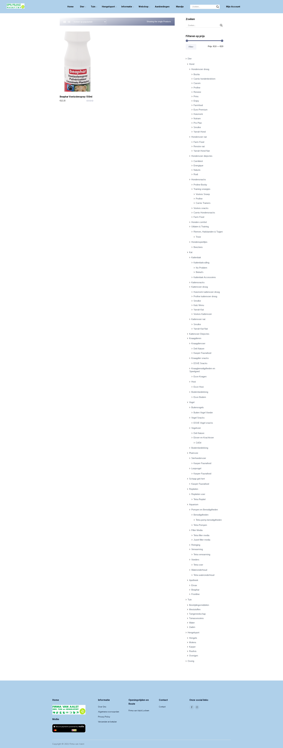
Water (192, 622)
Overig (191, 661)
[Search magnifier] (217, 7)
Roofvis (192, 651)
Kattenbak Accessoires (205, 277)
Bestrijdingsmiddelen (199, 605)
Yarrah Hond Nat (202, 151)
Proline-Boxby (200, 184)
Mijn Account (233, 6)
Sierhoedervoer (198, 458)
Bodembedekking (199, 392)
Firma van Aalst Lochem (139, 710)
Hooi (193, 381)
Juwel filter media (202, 539)
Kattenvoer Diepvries (199, 334)
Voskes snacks (201, 208)
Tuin (93, 6)
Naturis (197, 170)
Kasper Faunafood (202, 353)
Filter (191, 47)
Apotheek (193, 580)
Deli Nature (199, 348)
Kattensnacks (198, 282)
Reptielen (193, 489)
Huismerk (198, 114)
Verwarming (197, 549)
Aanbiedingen (162, 6)
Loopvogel (196, 468)
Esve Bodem (200, 397)
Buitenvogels (197, 407)
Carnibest (198, 161)
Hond (191, 64)
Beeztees (198, 247)
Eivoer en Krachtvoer (204, 437)
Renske (197, 92)
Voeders (195, 559)
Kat (190, 252)
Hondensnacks (198, 179)
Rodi (196, 174)
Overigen (193, 655)
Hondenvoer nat (199, 137)
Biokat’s (199, 272)
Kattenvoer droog (199, 287)
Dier (82, 6)
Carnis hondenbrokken (204, 78)
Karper (192, 647)
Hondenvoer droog (200, 69)
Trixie (198, 237)
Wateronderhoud (199, 570)
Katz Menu (199, 305)
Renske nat (199, 146)
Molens (192, 642)
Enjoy (196, 101)
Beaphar (195, 589)
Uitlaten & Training (200, 226)
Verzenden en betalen (107, 722)
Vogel (191, 402)
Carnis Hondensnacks (204, 212)
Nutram (197, 118)
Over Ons (102, 707)
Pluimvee (193, 453)
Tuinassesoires (196, 618)
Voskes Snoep (203, 194)
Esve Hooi (199, 387)
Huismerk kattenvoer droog (207, 292)
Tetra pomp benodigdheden (209, 520)
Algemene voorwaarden (108, 712)
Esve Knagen (200, 376)
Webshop (143, 6)
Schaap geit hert (197, 478)
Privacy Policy (104, 717)
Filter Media (197, 530)
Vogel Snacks (198, 417)
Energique (198, 165)
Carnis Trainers (203, 203)
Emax (194, 585)
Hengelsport (108, 6)
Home (70, 6)
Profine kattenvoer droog (205, 296)
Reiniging (195, 545)
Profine (197, 87)
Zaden (192, 627)
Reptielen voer (198, 494)
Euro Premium (201, 109)
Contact (162, 707)
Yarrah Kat (199, 309)
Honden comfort (199, 222)
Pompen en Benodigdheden (204, 509)
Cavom (197, 83)
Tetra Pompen (200, 525)
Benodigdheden (201, 514)
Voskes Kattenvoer (203, 314)
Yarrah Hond (200, 131)
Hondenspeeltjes (199, 242)
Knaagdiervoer (198, 343)
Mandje (180, 6)
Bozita (197, 74)
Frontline (195, 594)
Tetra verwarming (202, 554)
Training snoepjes (202, 189)
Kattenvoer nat (198, 319)
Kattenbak (196, 257)
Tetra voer (198, 564)
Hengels (193, 638)
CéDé (198, 442)
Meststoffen (194, 609)
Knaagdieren (195, 338)
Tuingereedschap (197, 614)
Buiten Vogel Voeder (203, 412)
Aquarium (193, 504)
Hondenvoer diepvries (201, 156)
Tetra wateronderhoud (204, 575)
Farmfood (198, 105)
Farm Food (199, 142)
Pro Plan (198, 123)
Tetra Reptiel (199, 499)
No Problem (201, 267)
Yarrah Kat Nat (201, 328)
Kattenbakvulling (201, 262)
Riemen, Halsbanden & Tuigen (208, 231)
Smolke (197, 127)
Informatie (126, 6)
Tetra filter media (201, 535)
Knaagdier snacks (200, 358)
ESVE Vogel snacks (203, 423)
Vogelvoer (196, 428)
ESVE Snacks (200, 363)
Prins (196, 96)
